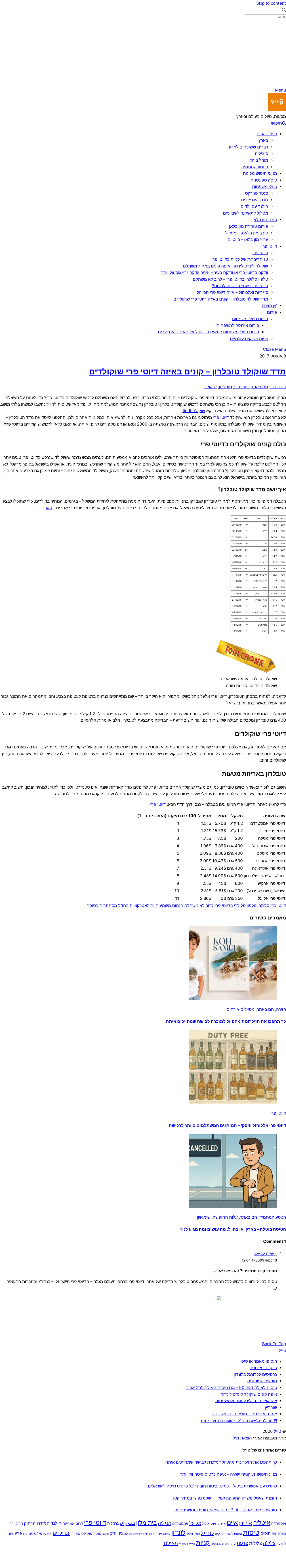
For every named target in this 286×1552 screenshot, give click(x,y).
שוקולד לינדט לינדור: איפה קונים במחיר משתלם (225, 265)
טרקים (219, 1533)
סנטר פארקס (256, 193)
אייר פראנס (218, 1523)
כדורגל (207, 1533)
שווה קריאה (264, 1253)
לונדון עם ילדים (254, 199)
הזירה (267, 305)
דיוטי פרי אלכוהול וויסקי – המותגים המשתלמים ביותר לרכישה (227, 1125)
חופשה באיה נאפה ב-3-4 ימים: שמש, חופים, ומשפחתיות (225, 1509)
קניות (203, 1542)
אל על (195, 1523)
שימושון (203, 1217)
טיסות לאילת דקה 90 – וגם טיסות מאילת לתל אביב (231, 1387)
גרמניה (113, 1523)
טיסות (251, 1532)
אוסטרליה (278, 1523)
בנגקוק (127, 1523)
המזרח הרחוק (37, 1523)
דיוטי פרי (269, 246)
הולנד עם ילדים (254, 206)
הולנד (56, 1523)
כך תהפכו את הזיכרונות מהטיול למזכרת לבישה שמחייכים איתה (226, 1021)
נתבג (106, 1533)
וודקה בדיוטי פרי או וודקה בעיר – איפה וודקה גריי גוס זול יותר (214, 272)
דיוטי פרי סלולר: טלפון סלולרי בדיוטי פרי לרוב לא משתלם (235, 905)
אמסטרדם (180, 1523)
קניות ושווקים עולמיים (249, 338)
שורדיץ (271, 1407)
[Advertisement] (143, 53)
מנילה (128, 1533)
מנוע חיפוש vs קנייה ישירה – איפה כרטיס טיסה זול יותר (228, 1474)
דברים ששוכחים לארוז (248, 146)
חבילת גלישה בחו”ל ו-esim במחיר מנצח (237, 1420)
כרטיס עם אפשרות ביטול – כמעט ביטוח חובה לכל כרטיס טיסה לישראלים (212, 1485)
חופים (266, 1533)
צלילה (269, 1543)
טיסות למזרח (233, 1533)
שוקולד (210, 386)
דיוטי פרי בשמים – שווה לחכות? (240, 285)
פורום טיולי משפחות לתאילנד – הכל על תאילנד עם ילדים (208, 331)
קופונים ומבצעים (223, 1543)
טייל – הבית (267, 133)
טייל (277, 1431)
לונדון (178, 1532)
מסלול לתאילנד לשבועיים (245, 213)
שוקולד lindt (194, 410)
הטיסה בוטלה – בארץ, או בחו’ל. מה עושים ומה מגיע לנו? (233, 1229)
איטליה (261, 1522)
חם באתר (259, 386)
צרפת (242, 1543)
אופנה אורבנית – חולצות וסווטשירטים (244, 1413)
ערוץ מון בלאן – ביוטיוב (248, 239)
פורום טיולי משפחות (250, 318)
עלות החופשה (225, 1217)
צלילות (255, 1543)
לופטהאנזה (163, 1533)
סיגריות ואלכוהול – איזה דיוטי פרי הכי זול (232, 292)
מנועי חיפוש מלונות (260, 173)
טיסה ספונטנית (263, 180)
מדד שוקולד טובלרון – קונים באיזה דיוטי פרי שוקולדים (220, 299)
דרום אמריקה (73, 1523)
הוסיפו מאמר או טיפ (259, 1361)
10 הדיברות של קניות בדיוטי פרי (239, 259)
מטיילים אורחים (240, 1009)
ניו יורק (116, 1533)
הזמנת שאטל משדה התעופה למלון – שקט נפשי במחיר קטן (225, 1498)
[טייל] (277, 109)
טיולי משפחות (264, 186)
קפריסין (191, 1544)
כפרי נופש (193, 1533)
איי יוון (245, 1523)
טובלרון (225, 386)
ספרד (76, 1533)
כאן (49, 507)
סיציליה (261, 153)
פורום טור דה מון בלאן (248, 226)
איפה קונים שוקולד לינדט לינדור (249, 1394)
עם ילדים (61, 1533)
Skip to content (271, 3)
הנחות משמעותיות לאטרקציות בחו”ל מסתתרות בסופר (135, 905)
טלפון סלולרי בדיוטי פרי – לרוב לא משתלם (230, 279)
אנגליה (164, 1523)
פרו (25, 1533)
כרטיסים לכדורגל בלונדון (255, 1374)
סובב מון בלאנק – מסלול (246, 232)
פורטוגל (47, 1534)
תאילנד (170, 1543)
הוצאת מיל (242, 1437)
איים (232, 1522)
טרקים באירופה (263, 1367)
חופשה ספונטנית (262, 1380)
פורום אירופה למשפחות (238, 325)
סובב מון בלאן (264, 219)
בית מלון (146, 1522)
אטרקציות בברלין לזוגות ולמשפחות (246, 1400)
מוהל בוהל (259, 160)
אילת (206, 1523)
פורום (272, 312)
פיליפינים (35, 1533)
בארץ (263, 140)
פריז (18, 1533)
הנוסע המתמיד (255, 166)
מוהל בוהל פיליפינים (143, 1534)
